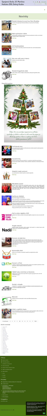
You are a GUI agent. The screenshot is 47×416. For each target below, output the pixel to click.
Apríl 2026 (4, 331)
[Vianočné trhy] (7, 163)
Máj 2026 (4, 330)
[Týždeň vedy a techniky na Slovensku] (7, 276)
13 (22, 321)
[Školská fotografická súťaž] (7, 75)
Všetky (3, 353)
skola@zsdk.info (5, 383)
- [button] (12, 409)
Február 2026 (4, 333)
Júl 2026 (3, 328)
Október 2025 (4, 337)
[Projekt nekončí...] (7, 230)
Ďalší (35, 321)
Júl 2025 (3, 341)
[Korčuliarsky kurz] (7, 150)
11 (17, 321)
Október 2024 (4, 350)
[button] (37, 2)
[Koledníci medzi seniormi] (7, 175)
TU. (31, 207)
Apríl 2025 (4, 344)
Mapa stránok (5, 371)
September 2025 (5, 338)
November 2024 (5, 349)
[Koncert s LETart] (7, 263)
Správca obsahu (5, 360)
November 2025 (5, 336)
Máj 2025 (4, 343)
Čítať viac (14, 24)
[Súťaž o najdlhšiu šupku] (7, 313)
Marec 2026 (4, 332)
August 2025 (4, 340)
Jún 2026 (4, 329)
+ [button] (10, 409)
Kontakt (3, 375)
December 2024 (5, 348)
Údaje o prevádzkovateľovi (7, 369)
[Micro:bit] (7, 301)
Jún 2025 (4, 342)
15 (27, 321)
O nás (3, 373)
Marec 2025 (4, 345)
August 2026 (4, 326)
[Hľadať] (45, 4)
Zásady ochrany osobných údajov (8, 367)
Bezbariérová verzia (5, 409)
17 (32, 321)
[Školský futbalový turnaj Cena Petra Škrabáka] (7, 25)
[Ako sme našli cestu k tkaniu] (7, 63)
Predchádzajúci (5, 321)
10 (14, 321)
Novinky (4, 377)
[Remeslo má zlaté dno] (7, 242)
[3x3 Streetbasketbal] (7, 50)
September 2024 (5, 352)
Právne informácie (5, 365)
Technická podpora (5, 361)
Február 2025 (4, 346)
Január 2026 (4, 334)
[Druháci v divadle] (7, 288)
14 (24, 321)
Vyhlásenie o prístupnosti (7, 363)
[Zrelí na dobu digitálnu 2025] (7, 217)
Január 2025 (4, 347)
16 (29, 321)
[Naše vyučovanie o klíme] (7, 38)
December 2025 (5, 335)
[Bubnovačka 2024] (7, 255)
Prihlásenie (43, 1)
